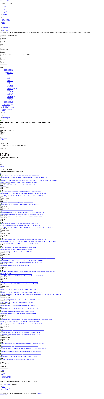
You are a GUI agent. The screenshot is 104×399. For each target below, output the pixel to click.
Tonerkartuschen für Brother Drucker (8, 69)
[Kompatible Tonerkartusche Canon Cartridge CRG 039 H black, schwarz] (10, 184)
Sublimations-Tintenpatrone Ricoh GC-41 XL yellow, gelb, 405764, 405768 (30, 225)
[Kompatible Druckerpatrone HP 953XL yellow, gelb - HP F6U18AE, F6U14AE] (11, 275)
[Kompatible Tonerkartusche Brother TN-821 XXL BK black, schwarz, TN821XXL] (11, 343)
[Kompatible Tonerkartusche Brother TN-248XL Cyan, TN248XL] (9, 302)
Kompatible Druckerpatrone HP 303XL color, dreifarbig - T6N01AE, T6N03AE (32, 214)
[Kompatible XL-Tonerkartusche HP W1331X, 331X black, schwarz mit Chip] (10, 354)
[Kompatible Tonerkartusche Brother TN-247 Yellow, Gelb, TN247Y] (9, 232)
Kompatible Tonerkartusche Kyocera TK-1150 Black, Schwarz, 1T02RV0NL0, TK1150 (35, 177)
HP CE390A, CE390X (10, 94)
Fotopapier (3, 112)
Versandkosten (16, 390)
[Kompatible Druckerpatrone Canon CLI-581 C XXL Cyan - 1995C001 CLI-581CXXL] (12, 239)
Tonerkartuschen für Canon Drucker (8, 70)
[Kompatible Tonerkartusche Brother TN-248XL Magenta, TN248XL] (9, 305)
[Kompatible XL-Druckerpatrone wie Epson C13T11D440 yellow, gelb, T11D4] (10, 292)
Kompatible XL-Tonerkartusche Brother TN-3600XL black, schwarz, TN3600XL (32, 296)
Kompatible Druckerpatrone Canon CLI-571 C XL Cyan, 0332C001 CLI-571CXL (33, 195)
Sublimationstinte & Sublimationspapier (7, 109)
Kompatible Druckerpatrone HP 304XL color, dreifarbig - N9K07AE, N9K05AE (32, 260)
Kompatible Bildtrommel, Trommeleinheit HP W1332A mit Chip (26, 311)
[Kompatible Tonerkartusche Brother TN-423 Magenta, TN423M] (9, 249)
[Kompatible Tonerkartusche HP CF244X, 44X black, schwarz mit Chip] (10, 346)
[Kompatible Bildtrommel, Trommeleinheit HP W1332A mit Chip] (9, 311)
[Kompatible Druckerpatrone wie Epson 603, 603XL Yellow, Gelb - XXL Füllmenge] (11, 212)
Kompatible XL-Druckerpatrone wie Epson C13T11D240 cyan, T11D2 (29, 289)
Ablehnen (1, 394)
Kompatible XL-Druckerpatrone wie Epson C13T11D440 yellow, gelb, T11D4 (31, 292)
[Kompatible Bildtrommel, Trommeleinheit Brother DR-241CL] (8, 202)
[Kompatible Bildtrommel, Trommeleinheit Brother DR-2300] (8, 274)
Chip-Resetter (3, 110)
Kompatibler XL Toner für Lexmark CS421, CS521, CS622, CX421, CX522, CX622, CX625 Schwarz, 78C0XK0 (46, 294)
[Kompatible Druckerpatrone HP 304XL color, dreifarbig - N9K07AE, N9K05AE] (11, 260)
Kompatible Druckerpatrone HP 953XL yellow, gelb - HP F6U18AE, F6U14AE (32, 275)
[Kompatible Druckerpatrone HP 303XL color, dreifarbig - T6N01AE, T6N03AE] (11, 214)
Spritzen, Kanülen (4, 111)
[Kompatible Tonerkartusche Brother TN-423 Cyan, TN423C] (8, 251)
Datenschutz (3, 374)
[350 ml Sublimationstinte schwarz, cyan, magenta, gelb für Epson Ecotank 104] (10, 334)
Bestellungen (5, 12)
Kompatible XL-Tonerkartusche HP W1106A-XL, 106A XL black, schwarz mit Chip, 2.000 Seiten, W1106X (43, 180)
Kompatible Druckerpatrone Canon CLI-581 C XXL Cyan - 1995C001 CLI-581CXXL (35, 239)
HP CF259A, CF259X (10, 86)
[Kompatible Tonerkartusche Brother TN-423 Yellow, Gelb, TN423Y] (9, 247)
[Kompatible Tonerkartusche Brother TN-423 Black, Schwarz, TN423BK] (10, 253)
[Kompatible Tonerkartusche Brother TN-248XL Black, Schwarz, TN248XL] (10, 299)
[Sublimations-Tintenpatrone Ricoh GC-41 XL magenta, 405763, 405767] (10, 223)
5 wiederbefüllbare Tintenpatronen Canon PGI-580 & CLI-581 (25, 210)
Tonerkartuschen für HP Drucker (8, 71)
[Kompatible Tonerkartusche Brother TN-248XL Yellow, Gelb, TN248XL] (10, 308)
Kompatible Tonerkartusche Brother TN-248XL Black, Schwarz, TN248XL (30, 299)
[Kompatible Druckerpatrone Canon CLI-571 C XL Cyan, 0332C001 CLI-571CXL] (11, 195)
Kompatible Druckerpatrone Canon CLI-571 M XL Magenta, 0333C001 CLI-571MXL (35, 193)
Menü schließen (4, 6)
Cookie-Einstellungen (5, 373)
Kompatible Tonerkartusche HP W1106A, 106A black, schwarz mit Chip (29, 175)
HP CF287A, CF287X (10, 91)
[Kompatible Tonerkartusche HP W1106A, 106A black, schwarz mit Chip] (10, 175)
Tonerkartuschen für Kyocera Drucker (8, 101)
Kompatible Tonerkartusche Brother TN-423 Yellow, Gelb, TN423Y (27, 247)
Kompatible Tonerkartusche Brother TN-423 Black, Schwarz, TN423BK (29, 253)
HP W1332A (8, 74)
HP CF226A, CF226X (10, 81)
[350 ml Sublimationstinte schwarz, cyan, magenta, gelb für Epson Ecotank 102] (10, 332)
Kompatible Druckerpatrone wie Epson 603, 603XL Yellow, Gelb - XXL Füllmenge (33, 212)
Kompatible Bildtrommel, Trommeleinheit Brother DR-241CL (25, 202)
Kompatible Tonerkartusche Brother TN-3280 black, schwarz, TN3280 (28, 282)
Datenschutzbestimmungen (7, 384)
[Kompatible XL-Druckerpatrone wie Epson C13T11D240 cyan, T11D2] (10, 289)
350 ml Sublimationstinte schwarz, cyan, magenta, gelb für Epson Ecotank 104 (31, 334)
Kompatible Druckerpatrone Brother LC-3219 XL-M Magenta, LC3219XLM (31, 191)
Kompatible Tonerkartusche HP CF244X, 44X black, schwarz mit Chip (29, 346)
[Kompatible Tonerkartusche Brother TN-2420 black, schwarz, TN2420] (9, 243)
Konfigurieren (5, 394)
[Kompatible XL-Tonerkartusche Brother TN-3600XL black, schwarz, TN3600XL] (11, 296)
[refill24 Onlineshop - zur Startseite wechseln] (6, 0)
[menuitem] (53, 3)
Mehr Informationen (39, 393)
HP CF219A (8, 80)
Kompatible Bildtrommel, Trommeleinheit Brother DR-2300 (24, 274)
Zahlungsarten (5, 11)
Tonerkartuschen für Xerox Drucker (8, 104)
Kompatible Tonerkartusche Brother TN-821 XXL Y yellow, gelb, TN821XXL (32, 336)
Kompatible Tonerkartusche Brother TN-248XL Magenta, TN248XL (28, 305)
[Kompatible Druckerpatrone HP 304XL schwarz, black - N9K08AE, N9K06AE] (11, 262)
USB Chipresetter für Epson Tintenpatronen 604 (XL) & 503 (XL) (26, 359)
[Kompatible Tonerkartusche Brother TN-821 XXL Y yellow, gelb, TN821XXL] (11, 336)
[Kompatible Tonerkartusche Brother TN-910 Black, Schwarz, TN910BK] (10, 204)
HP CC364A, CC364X (10, 93)
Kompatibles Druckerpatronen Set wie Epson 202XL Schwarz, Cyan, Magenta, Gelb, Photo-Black (39, 229)
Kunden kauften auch (3, 186)
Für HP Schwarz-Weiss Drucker (9, 72)
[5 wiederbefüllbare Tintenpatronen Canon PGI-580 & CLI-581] (8, 210)
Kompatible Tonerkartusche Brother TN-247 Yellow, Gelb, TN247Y (27, 232)
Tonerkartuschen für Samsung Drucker (9, 103)
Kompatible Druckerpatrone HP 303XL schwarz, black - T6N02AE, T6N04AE (32, 216)
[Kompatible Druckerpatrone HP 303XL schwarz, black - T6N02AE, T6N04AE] (11, 216)
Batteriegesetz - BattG (5, 378)
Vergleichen (2, 133)
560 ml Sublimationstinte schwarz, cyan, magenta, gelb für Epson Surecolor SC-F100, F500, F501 (39, 319)
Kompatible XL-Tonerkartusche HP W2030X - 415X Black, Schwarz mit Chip (31, 182)
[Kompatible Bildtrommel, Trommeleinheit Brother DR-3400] (8, 265)
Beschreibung (2, 138)
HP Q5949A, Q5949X (10, 98)
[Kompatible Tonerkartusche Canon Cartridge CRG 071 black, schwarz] (9, 356)
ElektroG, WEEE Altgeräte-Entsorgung (7, 118)
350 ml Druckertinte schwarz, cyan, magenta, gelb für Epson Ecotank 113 (29, 321)
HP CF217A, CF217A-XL (10, 79)
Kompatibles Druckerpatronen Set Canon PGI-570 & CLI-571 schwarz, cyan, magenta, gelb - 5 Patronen (41, 271)
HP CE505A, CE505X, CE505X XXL (12, 96)
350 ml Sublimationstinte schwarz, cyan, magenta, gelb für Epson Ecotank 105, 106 (33, 330)
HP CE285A (8, 90)
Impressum (3, 116)
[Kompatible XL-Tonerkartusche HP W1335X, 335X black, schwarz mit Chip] (10, 351)
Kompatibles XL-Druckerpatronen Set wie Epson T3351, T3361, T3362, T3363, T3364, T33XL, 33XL (41, 197)
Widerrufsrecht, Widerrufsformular (6, 376)
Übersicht (5, 9)
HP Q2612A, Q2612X (10, 97)
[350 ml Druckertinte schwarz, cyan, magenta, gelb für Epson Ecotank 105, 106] (10, 323)
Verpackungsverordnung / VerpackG (6, 117)
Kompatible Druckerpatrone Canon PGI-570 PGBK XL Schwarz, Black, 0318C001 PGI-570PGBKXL (41, 258)
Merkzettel (5, 13)
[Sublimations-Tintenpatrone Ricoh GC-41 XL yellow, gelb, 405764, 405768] (10, 225)
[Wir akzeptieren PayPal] (2, 120)
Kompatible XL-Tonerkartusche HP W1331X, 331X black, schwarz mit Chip (31, 354)
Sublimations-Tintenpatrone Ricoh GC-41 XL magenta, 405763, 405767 (29, 223)
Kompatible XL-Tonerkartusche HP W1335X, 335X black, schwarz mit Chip (31, 351)
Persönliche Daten (6, 10)
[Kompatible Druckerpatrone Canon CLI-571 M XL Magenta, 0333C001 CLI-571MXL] (12, 193)
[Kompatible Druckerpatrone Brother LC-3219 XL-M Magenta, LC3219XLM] (10, 191)
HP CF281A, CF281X (10, 89)
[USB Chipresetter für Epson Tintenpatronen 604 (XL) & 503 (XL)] (9, 359)
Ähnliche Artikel (2, 173)
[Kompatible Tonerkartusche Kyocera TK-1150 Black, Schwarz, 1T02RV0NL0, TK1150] (12, 177)
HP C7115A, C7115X (10, 99)
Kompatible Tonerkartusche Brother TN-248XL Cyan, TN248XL (26, 302)
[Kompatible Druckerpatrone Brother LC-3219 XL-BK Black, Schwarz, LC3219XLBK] (12, 205)
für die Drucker (6, 138)
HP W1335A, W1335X (10, 75)
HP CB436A (8, 95)
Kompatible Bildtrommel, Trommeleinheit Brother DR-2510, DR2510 (28, 313)
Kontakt (3, 370)
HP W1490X (8, 78)
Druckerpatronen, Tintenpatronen (6, 105)
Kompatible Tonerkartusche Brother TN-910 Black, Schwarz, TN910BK (29, 204)
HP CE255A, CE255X (10, 85)
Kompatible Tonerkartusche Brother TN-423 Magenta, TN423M (26, 249)
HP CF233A (8, 83)
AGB (2, 115)
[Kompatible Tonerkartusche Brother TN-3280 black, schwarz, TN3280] (9, 282)
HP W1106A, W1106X (10, 73)
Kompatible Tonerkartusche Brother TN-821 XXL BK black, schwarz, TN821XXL (33, 343)
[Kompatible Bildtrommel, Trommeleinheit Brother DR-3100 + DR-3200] (10, 283)
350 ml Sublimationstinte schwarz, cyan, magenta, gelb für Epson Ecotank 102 (31, 332)
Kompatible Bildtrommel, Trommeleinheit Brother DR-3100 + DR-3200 (29, 283)
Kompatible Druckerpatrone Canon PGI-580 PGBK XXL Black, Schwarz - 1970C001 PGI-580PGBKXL (42, 241)
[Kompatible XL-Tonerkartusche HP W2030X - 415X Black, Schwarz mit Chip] (10, 182)
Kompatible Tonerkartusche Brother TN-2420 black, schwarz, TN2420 (28, 243)
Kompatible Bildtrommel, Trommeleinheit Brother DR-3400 (24, 265)
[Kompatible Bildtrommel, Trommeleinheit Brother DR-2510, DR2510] (9, 313)
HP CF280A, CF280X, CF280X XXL (12, 88)
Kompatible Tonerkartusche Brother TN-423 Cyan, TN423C (24, 251)
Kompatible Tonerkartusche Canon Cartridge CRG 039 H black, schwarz (29, 184)
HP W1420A (8, 77)
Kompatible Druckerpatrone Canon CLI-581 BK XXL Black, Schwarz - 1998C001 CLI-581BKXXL (40, 227)
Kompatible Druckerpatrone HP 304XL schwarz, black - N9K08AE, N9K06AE (32, 262)
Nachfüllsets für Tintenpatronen (6, 106)
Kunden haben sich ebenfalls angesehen (5, 273)
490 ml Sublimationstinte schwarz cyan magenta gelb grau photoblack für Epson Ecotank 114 (37, 348)
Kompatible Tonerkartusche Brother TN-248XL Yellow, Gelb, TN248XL (29, 308)
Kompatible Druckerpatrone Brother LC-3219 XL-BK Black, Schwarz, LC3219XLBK (35, 205)
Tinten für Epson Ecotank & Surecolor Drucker (8, 107)
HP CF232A (8, 82)
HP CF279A (8, 87)
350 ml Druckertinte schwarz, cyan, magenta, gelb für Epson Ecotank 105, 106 (31, 323)
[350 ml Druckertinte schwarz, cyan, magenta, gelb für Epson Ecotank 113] (10, 321)
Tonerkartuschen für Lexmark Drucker (8, 102)
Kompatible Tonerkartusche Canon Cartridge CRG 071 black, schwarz (28, 356)
